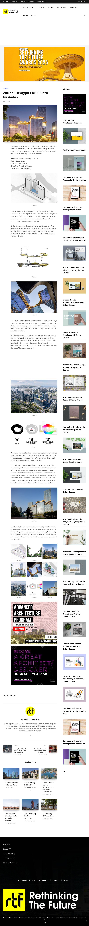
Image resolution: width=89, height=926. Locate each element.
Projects (73, 7)
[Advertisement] (44, 32)
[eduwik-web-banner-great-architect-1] (34, 684)
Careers (5, 2)
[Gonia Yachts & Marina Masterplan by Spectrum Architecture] (49, 773)
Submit (25, 15)
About (14, 2)
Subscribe (40, 2)
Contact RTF (7, 849)
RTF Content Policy (9, 854)
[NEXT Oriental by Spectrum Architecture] (30, 804)
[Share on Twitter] (8, 695)
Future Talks (62, 7)
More (33, 15)
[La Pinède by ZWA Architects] (49, 804)
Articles (41, 7)
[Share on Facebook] (4, 695)
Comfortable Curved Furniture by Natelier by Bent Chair (40, 750)
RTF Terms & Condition (10, 863)
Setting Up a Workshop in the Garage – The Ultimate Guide (20, 750)
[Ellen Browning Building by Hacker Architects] (30, 773)
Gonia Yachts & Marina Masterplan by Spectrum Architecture (48, 787)
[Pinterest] (14, 695)
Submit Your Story (27, 2)
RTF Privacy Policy (9, 858)
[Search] (85, 15)
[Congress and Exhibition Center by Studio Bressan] (11, 804)
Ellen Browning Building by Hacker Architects (30, 785)
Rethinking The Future (30, 719)
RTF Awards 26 (28, 7)
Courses (51, 7)
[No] (87, 921)
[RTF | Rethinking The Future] (11, 11)
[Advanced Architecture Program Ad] (34, 644)
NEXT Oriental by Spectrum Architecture (30, 816)
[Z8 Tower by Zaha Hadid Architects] (11, 773)
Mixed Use (6, 88)
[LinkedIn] (11, 695)
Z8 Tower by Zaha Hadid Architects (11, 784)
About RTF (6, 844)
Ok (45, 922)
